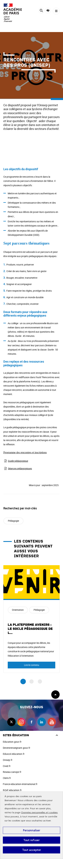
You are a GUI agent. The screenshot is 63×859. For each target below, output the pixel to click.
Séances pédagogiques (20, 468)
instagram (21, 722)
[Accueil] (12, 12)
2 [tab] (31, 681)
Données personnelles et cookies (39, 812)
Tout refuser (31, 840)
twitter (11, 722)
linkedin (41, 722)
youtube (52, 722)
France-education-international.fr (20, 784)
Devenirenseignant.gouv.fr (16, 747)
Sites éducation (16, 735)
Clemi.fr (7, 778)
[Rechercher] (41, 11)
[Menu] (56, 11)
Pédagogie (13, 520)
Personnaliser (31, 830)
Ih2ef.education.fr (12, 790)
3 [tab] (40, 681)
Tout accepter (31, 850)
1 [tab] (23, 681)
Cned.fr (7, 766)
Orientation (18, 609)
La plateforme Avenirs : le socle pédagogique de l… (30, 629)
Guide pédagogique (18, 460)
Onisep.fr (7, 760)
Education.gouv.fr (12, 741)
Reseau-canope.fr (12, 771)
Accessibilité (48, 10)
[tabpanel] (31, 619)
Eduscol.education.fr (14, 753)
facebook (31, 722)
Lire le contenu (31, 665)
